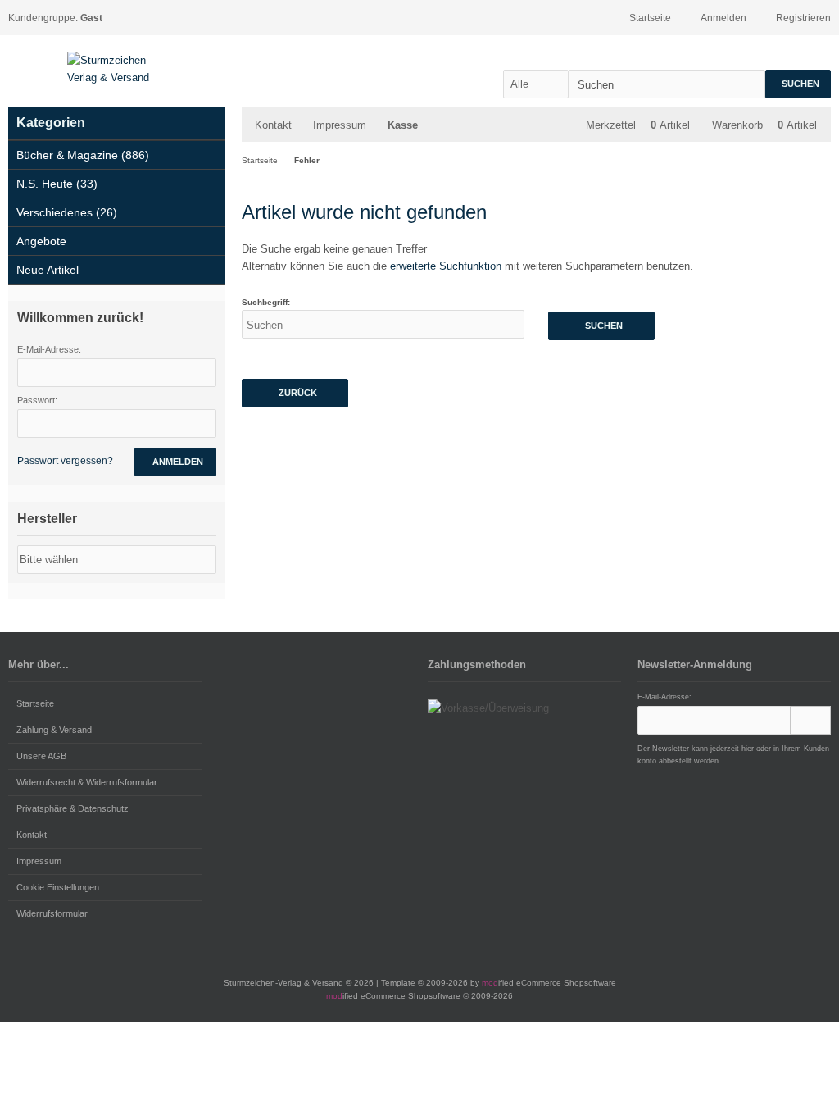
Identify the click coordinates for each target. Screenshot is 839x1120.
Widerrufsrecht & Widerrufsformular (86, 782)
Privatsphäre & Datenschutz (72, 808)
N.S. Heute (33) (57, 183)
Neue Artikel (47, 269)
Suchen (798, 84)
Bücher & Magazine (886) (82, 155)
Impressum (339, 125)
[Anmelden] (810, 720)
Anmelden (175, 462)
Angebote (41, 241)
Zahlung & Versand (54, 730)
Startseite (35, 703)
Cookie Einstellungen (57, 887)
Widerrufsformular (52, 913)
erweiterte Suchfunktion (445, 266)
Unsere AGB (41, 756)
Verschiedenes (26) (66, 212)
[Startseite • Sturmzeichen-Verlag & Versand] (116, 69)
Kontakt (273, 125)
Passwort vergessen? (65, 461)
